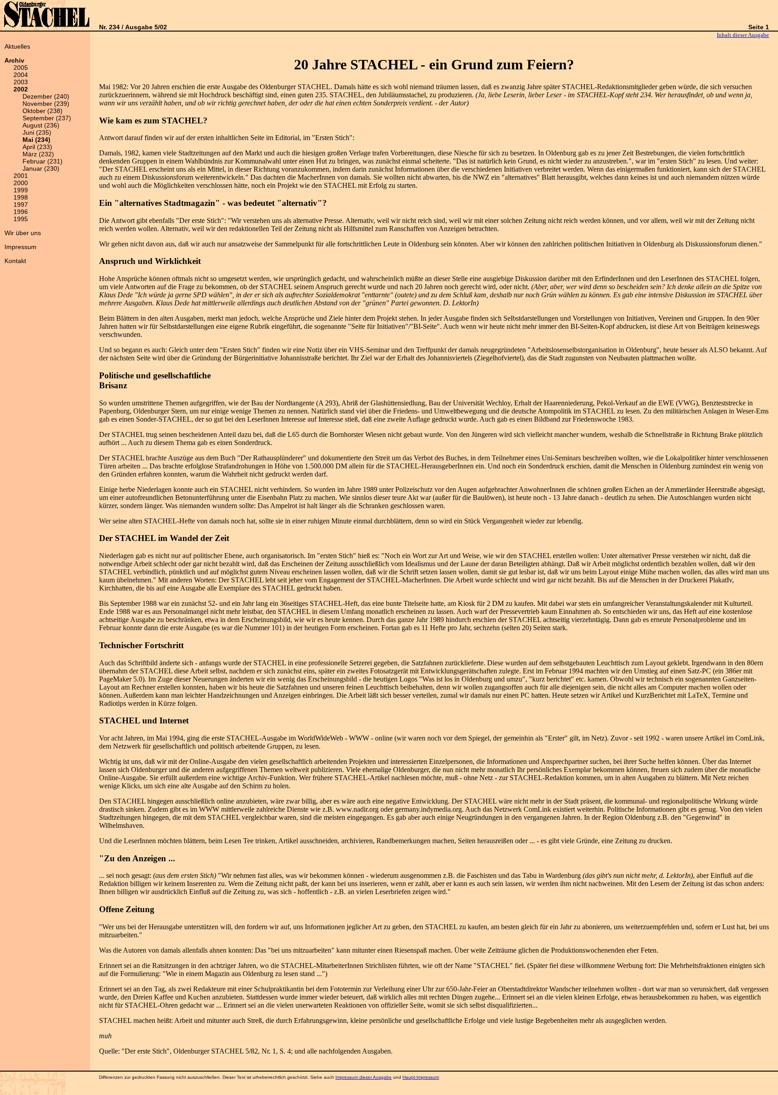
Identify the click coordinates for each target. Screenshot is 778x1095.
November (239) (46, 103)
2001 (21, 175)
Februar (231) (43, 161)
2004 (21, 74)
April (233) (37, 146)
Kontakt (15, 260)
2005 (21, 67)
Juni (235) (37, 132)
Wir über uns (23, 232)
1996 (21, 211)
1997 (21, 204)
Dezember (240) (46, 96)
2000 (21, 182)
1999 (21, 190)
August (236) (41, 125)
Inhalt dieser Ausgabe (743, 35)
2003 (21, 82)
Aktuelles (17, 46)
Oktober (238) (43, 110)
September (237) (47, 118)
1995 (21, 219)
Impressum (20, 246)
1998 (21, 197)
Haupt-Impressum (421, 1077)
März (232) (38, 154)
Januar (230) (41, 168)
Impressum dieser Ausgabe (363, 1077)
